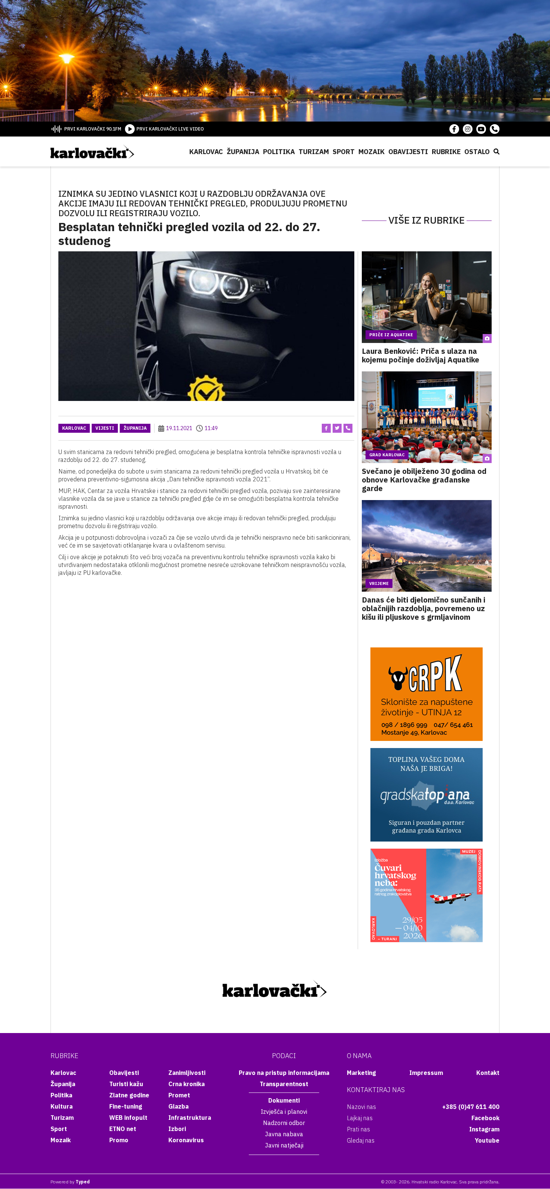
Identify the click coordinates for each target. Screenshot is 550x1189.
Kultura (62, 1106)
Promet (179, 1095)
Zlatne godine (129, 1095)
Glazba (178, 1106)
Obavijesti (408, 151)
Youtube (487, 1140)
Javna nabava (284, 1134)
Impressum (426, 1072)
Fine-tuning (125, 1106)
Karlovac (206, 151)
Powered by (70, 1182)
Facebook (485, 1118)
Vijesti (104, 428)
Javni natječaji (284, 1145)
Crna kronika (186, 1084)
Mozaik (371, 151)
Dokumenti (284, 1100)
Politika (279, 151)
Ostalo (477, 151)
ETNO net (122, 1129)
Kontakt (487, 1072)
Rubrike (446, 151)
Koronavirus (186, 1140)
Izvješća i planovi (284, 1111)
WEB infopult (128, 1117)
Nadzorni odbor (284, 1123)
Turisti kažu (126, 1084)
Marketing (361, 1072)
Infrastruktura (189, 1117)
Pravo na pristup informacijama (284, 1072)
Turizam (314, 151)
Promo (118, 1140)
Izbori (177, 1129)
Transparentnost (284, 1084)
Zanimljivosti (186, 1072)
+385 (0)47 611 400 (470, 1106)
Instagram (484, 1129)
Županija (243, 151)
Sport (344, 151)
